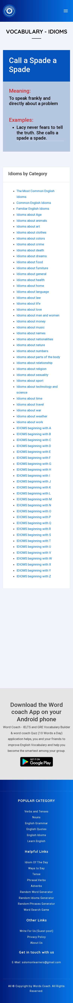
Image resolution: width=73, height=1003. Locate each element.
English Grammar (36, 823)
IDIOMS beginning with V (33, 552)
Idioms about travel (30, 404)
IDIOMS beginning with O (33, 511)
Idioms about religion (31, 369)
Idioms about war (28, 410)
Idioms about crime (30, 244)
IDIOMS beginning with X (33, 564)
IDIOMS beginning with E (33, 452)
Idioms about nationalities (34, 339)
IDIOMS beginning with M (34, 499)
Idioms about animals (31, 220)
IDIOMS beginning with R (33, 529)
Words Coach (42, 986)
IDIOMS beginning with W (34, 558)
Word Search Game (36, 909)
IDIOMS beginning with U (33, 546)
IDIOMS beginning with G (33, 464)
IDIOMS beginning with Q (33, 523)
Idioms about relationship (34, 363)
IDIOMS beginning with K (33, 487)
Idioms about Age (29, 214)
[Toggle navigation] (65, 11)
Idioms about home (30, 286)
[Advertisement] (36, 640)
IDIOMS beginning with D (33, 446)
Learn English (36, 841)
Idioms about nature (30, 345)
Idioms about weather (31, 416)
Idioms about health (30, 280)
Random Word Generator (36, 891)
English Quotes (37, 829)
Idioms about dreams (31, 256)
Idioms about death (30, 250)
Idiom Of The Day (36, 862)
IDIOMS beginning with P (33, 517)
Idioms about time (29, 398)
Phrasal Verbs (36, 880)
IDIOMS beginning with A (33, 428)
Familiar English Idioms (32, 208)
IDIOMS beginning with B (33, 434)
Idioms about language (32, 292)
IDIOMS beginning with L (33, 493)
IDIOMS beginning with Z (33, 576)
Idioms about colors (30, 238)
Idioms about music (30, 327)
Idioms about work (29, 422)
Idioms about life (28, 303)
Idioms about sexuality (32, 375)
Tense (36, 874)
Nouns (36, 817)
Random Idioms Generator (36, 897)
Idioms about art (28, 226)
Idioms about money (30, 321)
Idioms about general (31, 274)
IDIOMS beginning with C (33, 440)
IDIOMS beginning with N (33, 505)
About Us (36, 942)
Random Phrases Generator (36, 903)
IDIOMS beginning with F (33, 458)
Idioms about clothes (31, 232)
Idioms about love (29, 309)
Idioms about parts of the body (38, 357)
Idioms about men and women (37, 315)
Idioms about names (30, 333)
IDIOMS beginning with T (33, 541)
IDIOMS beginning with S (33, 535)
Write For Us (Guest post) (36, 930)
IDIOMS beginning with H (33, 469)
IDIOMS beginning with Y (33, 570)
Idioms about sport (29, 380)
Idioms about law (28, 298)
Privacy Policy (36, 936)
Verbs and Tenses (36, 811)
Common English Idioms (33, 203)
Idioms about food (29, 262)
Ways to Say (36, 868)
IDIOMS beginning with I (33, 475)
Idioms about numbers (32, 351)
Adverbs (36, 885)
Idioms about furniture (32, 268)
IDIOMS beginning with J (33, 481)
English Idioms (36, 835)
